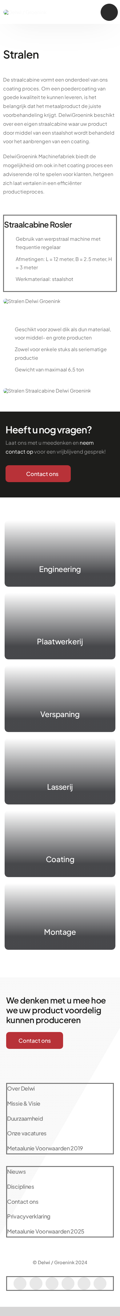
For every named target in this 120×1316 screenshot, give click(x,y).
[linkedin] (84, 1283)
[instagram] (36, 1283)
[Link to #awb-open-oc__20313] (109, 12)
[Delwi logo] (25, 12)
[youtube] (52, 1283)
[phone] (100, 1283)
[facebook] (20, 1283)
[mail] (68, 1283)
